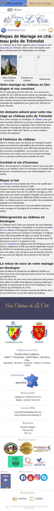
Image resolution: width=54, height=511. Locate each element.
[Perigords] (39, 332)
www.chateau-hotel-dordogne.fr (28, 415)
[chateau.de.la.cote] (44, 477)
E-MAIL (43, 30)
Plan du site (28, 430)
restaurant (8, 183)
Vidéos (39, 499)
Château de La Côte (27, 350)
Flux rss (27, 433)
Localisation (17, 375)
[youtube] (30, 477)
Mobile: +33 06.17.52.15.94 (28, 400)
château (39, 119)
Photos (22, 499)
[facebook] (23, 477)
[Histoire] (13, 332)
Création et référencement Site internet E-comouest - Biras (29, 507)
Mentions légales (27, 427)
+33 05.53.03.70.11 (15, 30)
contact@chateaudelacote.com (27, 412)
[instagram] (37, 477)
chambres (12, 244)
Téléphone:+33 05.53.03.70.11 (28, 397)
